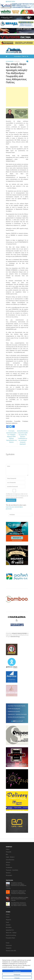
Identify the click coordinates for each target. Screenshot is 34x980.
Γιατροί (7, 922)
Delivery (8, 914)
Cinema (7, 917)
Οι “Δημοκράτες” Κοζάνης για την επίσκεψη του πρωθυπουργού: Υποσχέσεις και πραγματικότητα (18, 892)
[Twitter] (23, 56)
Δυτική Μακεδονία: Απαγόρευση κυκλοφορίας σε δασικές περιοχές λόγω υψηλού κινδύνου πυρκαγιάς (19, 904)
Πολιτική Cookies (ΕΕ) (11, 950)
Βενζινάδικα (9, 927)
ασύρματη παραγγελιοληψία (19, 633)
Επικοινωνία (9, 945)
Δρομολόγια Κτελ (10, 930)
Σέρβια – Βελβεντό (10, 857)
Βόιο (7, 854)
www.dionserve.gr (15, 636)
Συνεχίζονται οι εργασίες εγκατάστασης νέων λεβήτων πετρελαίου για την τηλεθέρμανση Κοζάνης (16, 885)
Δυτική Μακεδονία (10, 859)
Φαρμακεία (8, 919)
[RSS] (27, 56)
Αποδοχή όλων (17, 971)
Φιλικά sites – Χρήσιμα (11, 932)
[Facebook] (22, 56)
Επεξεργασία (17, 974)
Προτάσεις (8, 872)
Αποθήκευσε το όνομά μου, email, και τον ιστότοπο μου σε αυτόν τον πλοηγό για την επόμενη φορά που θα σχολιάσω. (17, 495)
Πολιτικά (8, 865)
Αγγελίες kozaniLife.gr (11, 935)
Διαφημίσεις (8, 948)
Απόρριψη (17, 978)
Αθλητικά (8, 862)
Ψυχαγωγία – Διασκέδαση (12, 870)
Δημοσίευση (11, 500)
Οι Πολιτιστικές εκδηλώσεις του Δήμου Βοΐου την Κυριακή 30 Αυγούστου (19, 898)
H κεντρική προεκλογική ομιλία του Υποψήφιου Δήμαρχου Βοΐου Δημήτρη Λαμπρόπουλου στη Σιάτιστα (11, 436)
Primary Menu (11, 1)
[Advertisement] (17, 97)
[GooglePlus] (25, 56)
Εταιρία (7, 943)
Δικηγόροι (8, 925)
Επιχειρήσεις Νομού (10, 938)
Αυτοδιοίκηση (9, 61)
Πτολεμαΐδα (8, 852)
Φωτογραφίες (9, 875)
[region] (17, 968)
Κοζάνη (7, 849)
